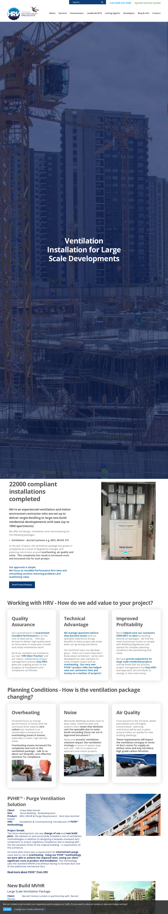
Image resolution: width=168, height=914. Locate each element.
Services (63, 13)
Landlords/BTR (94, 13)
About (52, 13)
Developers (129, 13)
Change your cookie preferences (29, 909)
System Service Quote (148, 2)
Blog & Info (143, 13)
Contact (156, 13)
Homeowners (77, 13)
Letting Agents (112, 13)
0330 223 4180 (120, 2)
